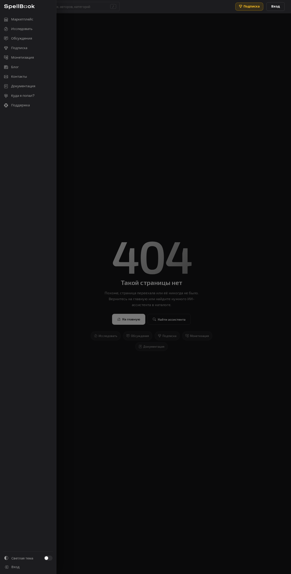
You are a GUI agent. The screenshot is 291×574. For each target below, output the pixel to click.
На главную (131, 319)
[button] (70, 6)
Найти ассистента (172, 319)
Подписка (169, 336)
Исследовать (108, 336)
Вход (275, 6)
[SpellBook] (19, 7)
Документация (153, 347)
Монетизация (199, 336)
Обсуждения (140, 336)
